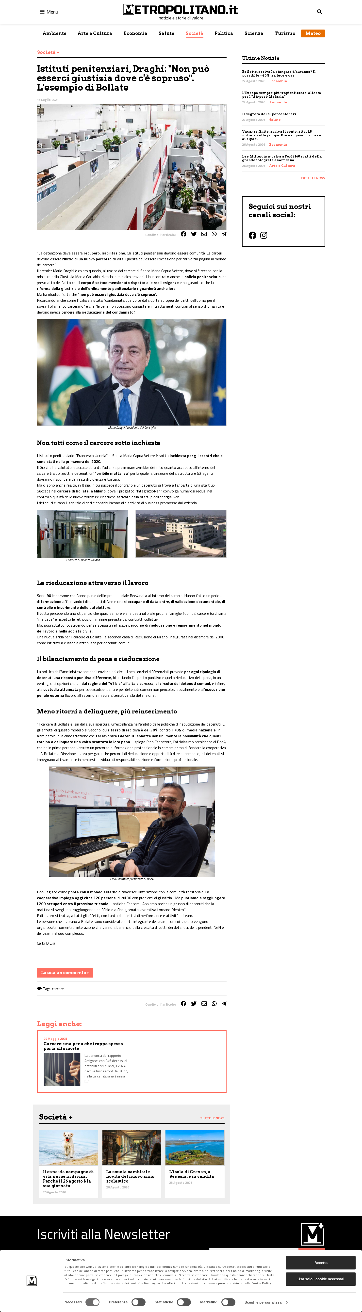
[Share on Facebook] (183, 234)
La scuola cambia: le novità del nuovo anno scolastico (130, 1177)
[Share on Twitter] (194, 234)
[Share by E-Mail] (204, 234)
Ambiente (54, 33)
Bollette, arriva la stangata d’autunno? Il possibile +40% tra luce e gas (279, 73)
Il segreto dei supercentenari (269, 114)
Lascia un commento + (65, 972)
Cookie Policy (261, 1283)
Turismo (285, 33)
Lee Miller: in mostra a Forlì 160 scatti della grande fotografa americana (282, 158)
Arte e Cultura (95, 33)
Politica (223, 33)
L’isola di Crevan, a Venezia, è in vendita (191, 1174)
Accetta (321, 1263)
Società (194, 33)
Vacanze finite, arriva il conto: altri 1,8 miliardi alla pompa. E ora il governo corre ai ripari (281, 135)
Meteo (313, 33)
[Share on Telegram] (224, 234)
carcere (58, 989)
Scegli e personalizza (263, 1302)
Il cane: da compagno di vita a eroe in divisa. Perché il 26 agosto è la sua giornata (68, 1179)
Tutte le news (313, 177)
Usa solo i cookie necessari (320, 1279)
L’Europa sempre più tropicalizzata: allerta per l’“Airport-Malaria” (281, 94)
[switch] (139, 1302)
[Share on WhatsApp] (214, 234)
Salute (166, 33)
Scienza (254, 33)
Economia (136, 33)
